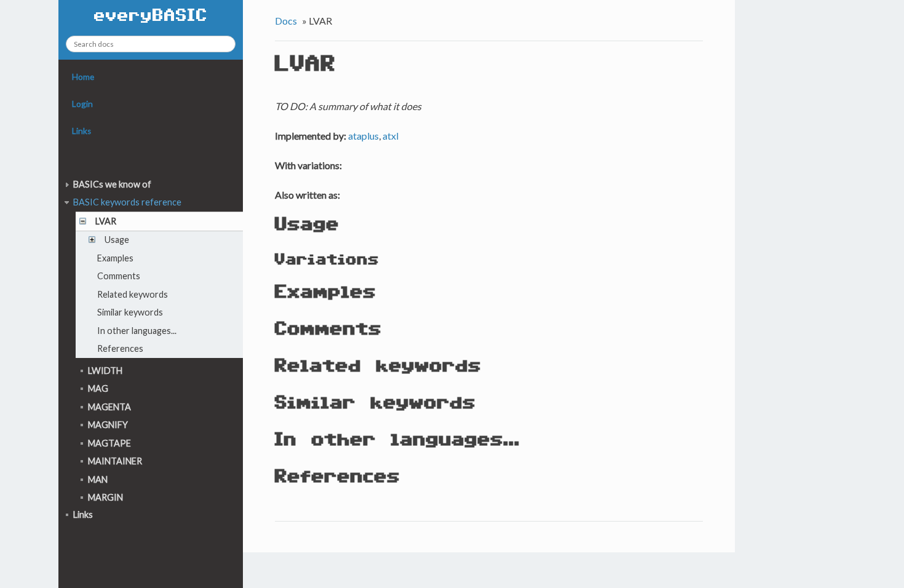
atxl (390, 135)
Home (83, 77)
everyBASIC (151, 16)
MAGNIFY (108, 424)
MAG (98, 388)
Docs (286, 20)
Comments (118, 276)
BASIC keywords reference (127, 202)
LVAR (105, 221)
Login (82, 104)
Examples (115, 258)
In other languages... (136, 330)
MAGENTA (109, 407)
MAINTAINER (115, 461)
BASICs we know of (112, 184)
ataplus (363, 135)
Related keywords (132, 294)
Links (81, 131)
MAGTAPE (109, 443)
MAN (98, 479)
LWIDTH (105, 370)
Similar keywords (130, 312)
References (120, 348)
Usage (117, 239)
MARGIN (105, 497)
